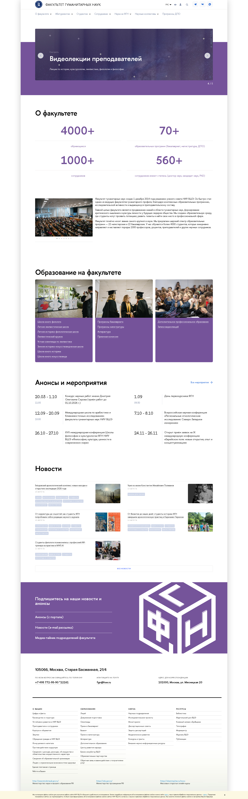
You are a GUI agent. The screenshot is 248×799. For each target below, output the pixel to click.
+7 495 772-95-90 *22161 (52, 682)
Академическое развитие (139, 734)
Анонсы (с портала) (49, 617)
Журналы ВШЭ (182, 734)
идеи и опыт (55, 526)
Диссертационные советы (139, 726)
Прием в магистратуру (89, 734)
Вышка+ (83, 730)
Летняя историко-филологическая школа (58, 331)
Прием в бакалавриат (89, 726)
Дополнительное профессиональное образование (183, 321)
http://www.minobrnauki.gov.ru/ (46, 781)
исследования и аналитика (49, 501)
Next (207, 56)
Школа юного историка (49, 351)
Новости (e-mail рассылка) (54, 627)
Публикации (181, 739)
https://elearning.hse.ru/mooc (172, 781)
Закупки (36, 734)
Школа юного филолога (49, 321)
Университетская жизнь (139, 526)
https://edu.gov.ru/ (104, 781)
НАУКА (131, 709)
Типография (181, 726)
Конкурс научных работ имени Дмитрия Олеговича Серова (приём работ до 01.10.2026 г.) (87, 399)
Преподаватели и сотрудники (45, 726)
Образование (41, 526)
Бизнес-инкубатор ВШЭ (90, 752)
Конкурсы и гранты (136, 739)
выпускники (48, 497)
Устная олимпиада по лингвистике (54, 341)
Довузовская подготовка (91, 717)
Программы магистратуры (111, 326)
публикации (41, 530)
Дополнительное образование (93, 743)
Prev (41, 56)
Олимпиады (85, 722)
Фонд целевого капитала (43, 743)
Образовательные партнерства (93, 756)
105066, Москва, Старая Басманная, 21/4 (71, 669)
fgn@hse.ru (104, 682)
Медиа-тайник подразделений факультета (65, 638)
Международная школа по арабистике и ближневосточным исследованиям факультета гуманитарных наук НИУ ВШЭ (88, 416)
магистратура (55, 505)
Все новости (124, 568)
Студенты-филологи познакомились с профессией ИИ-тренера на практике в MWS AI (60, 544)
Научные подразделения (138, 713)
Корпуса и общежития (42, 730)
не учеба (66, 526)
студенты (73, 497)
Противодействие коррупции (45, 747)
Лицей (83, 713)
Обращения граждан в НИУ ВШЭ (46, 739)
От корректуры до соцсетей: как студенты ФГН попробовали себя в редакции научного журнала (57, 515)
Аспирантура (104, 331)
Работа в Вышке (39, 771)
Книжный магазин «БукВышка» (188, 722)
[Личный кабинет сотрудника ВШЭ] (180, 4)
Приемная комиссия (108, 336)
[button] (37, 217)
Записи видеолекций (168, 326)
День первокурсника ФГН (179, 396)
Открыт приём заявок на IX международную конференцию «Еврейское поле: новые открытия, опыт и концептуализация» (188, 437)
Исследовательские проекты (140, 717)
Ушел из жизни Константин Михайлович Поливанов (151, 485)
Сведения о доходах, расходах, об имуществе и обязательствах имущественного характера (53, 753)
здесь (166, 795)
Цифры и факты (39, 713)
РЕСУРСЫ (181, 709)
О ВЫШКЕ (37, 709)
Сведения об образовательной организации (51, 758)
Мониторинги (134, 722)
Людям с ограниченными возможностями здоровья (54, 762)
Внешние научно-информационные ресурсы (146, 743)
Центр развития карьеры (90, 747)
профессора (62, 497)
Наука (38, 497)
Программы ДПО (171, 13)
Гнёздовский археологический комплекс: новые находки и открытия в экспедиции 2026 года (61, 487)
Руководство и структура (43, 717)
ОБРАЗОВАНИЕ (87, 709)
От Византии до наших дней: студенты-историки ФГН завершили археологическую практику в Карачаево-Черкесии (156, 515)
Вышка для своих (136, 494)
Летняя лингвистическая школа (53, 326)
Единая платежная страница (44, 767)
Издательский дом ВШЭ (186, 717)
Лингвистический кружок (50, 336)
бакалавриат (41, 505)
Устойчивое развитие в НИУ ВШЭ (47, 722)
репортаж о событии (73, 501)
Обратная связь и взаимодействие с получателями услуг (101, 761)
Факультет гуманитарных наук (73, 4)
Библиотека (181, 713)
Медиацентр (181, 730)
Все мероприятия (200, 382)
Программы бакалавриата (110, 321)
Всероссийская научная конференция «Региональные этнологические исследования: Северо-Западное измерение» (185, 417)
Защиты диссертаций (137, 730)
